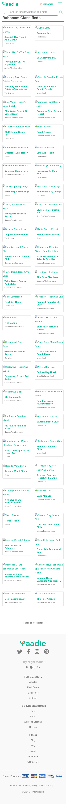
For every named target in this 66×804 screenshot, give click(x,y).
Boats (33, 716)
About (33, 751)
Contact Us (33, 761)
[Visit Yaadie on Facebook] (29, 651)
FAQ (33, 745)
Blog (33, 740)
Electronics (33, 692)
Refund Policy (47, 785)
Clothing (33, 698)
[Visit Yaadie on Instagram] (37, 651)
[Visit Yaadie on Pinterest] (46, 651)
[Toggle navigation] (60, 4)
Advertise (33, 756)
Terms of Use (15, 785)
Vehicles (33, 682)
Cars (33, 711)
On (38, 667)
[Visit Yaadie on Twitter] (20, 651)
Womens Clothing (33, 721)
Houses (33, 727)
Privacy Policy (31, 785)
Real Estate (33, 687)
